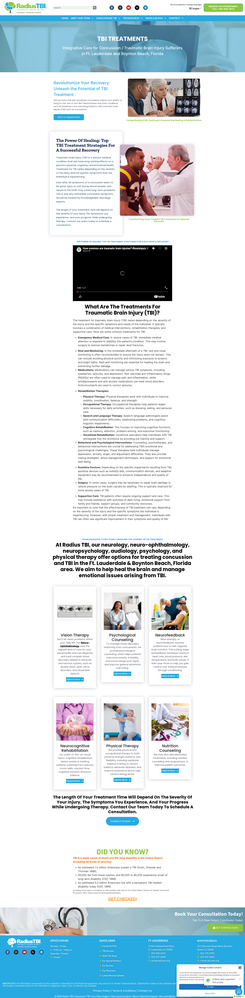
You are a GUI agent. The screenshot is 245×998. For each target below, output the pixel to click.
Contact (174, 18)
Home (65, 18)
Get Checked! (122, 899)
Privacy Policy (101, 990)
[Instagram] (120, 7)
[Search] (94, 7)
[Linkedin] (145, 7)
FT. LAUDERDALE (158, 940)
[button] (240, 967)
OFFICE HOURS (59, 940)
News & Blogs (154, 18)
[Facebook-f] (111, 7)
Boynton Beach (207, 940)
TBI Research (131, 18)
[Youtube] (128, 7)
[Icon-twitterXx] (137, 7)
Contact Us (145, 990)
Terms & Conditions (124, 990)
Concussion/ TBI (106, 18)
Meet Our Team (80, 18)
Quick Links (107, 940)
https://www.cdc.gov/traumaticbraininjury (104, 893)
